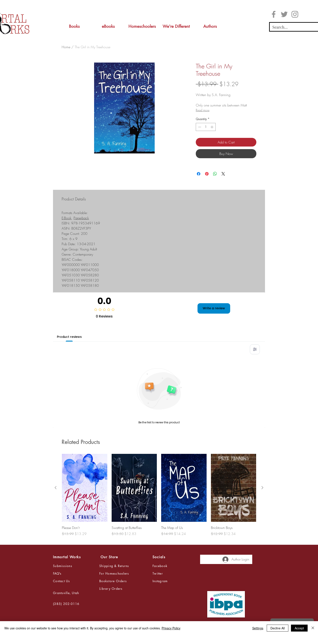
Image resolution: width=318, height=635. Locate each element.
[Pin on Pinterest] (206, 173)
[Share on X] (223, 173)
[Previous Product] (55, 487)
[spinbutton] (206, 127)
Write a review (214, 308)
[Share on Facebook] (198, 173)
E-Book (66, 218)
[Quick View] (84, 488)
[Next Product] (262, 487)
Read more (202, 110)
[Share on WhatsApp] (215, 173)
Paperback (81, 218)
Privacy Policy (171, 628)
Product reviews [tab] (69, 337)
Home (66, 47)
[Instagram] (294, 14)
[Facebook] (273, 14)
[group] (159, 497)
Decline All (277, 628)
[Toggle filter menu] (255, 349)
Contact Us (61, 581)
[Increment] (212, 127)
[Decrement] (199, 127)
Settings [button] (257, 628)
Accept (299, 628)
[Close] (312, 628)
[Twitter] (284, 14)
